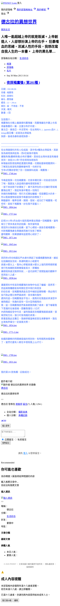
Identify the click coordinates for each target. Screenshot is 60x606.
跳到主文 (5, 29)
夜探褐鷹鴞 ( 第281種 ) (23, 82)
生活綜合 (24, 58)
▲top (3, 420)
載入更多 (5, 426)
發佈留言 (5, 443)
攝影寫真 (22, 412)
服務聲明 (30, 567)
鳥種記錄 (22, 415)
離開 (16, 600)
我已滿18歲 (6, 600)
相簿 (9, 64)
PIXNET (13, 564)
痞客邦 (19, 404)
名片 (9, 70)
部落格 (10, 67)
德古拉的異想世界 (19, 21)
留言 (25, 404)
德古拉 (4, 388)
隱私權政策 (49, 564)
